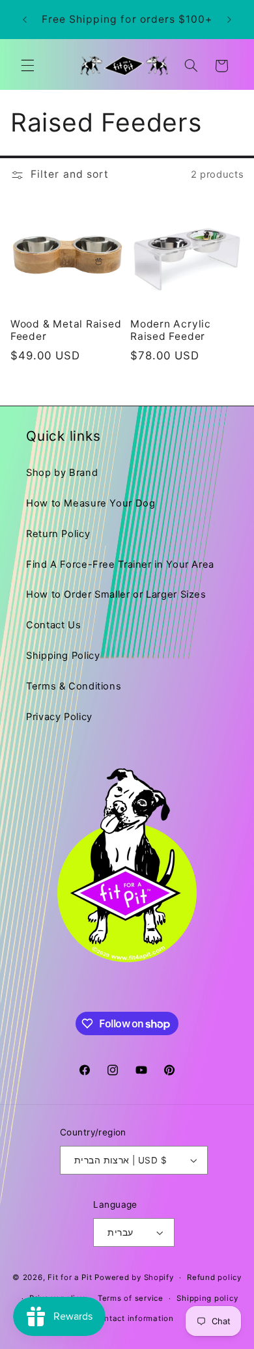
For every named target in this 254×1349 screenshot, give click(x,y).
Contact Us (53, 625)
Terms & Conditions (73, 686)
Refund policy (214, 1277)
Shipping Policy (63, 655)
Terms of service (130, 1298)
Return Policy (58, 534)
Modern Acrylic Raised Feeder (170, 330)
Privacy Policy (59, 717)
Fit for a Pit (70, 1277)
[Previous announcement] (24, 19)
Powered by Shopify (133, 1277)
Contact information (134, 1318)
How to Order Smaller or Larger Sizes (116, 594)
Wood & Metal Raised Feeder (66, 330)
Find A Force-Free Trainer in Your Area (120, 564)
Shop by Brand (62, 473)
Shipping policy (207, 1298)
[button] (27, 66)
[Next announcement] (229, 19)
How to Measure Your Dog (91, 503)
